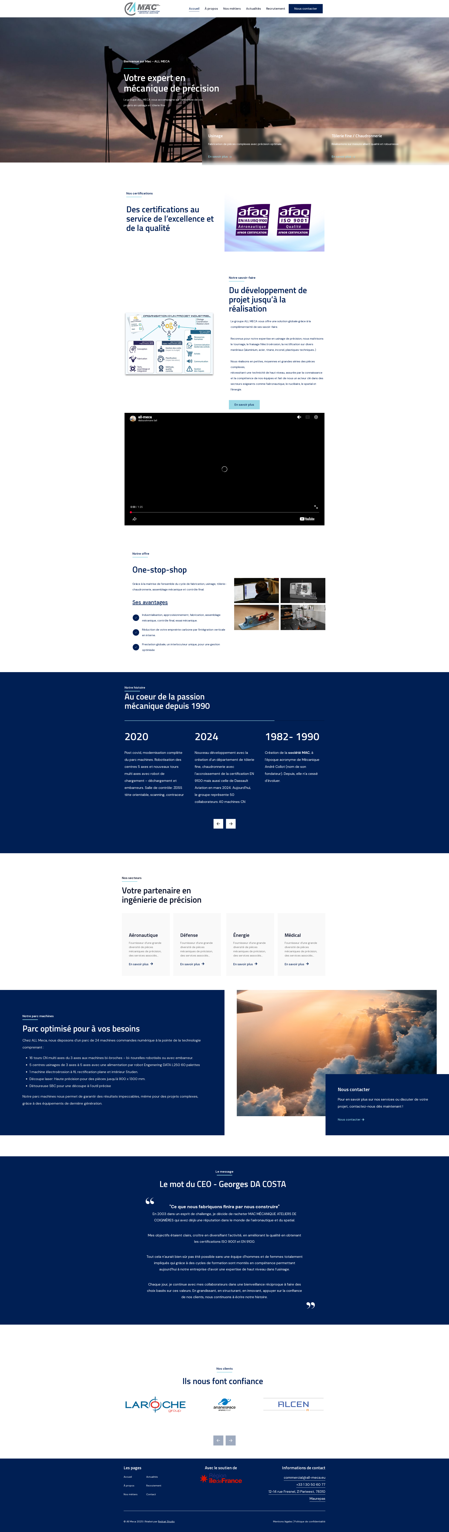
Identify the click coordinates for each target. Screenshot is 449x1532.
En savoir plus (139, 964)
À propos (211, 9)
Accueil (194, 9)
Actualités (253, 9)
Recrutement (275, 9)
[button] (218, 823)
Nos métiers (232, 9)
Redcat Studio (166, 1521)
